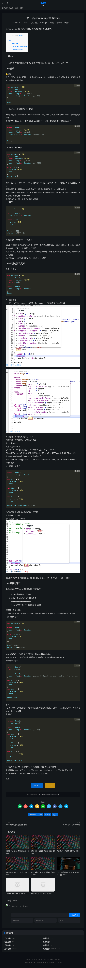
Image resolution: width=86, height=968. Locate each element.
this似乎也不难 (16, 49)
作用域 (47, 815)
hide (20, 35)
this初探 (13, 43)
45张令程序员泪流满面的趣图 (41, 894)
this (9, 40)
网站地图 (43, 959)
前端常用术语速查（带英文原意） (68, 851)
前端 (16, 8)
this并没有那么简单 (18, 46)
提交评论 (75, 915)
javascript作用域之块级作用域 (16, 825)
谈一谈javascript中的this (43, 18)
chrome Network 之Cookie (15, 894)
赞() (67, 23)
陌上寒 (43, 3)
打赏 (50, 785)
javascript (43, 23)
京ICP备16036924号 (53, 959)
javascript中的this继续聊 (71, 825)
